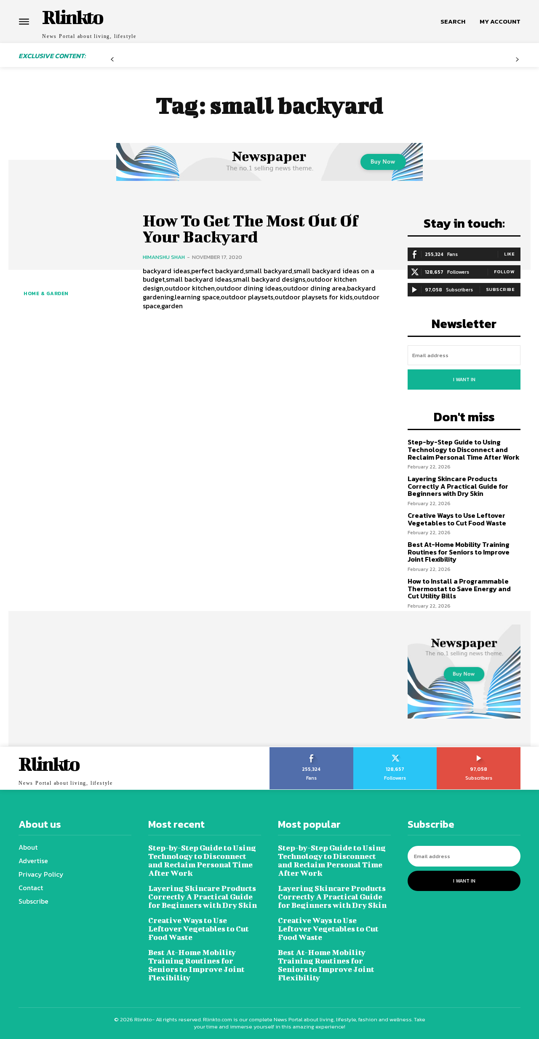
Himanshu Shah (164, 257)
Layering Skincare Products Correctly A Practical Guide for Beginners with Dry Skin (458, 486)
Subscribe (500, 289)
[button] (452, 21)
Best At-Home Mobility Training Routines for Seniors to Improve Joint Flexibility (459, 551)
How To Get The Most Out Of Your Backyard (251, 228)
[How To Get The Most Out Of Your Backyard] (74, 260)
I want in (464, 379)
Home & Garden (46, 293)
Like (509, 253)
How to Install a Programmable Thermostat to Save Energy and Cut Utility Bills (459, 588)
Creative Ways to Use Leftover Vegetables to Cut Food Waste (457, 519)
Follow (504, 271)
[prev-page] (112, 62)
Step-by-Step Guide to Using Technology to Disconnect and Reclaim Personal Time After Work (464, 449)
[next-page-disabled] (517, 62)
